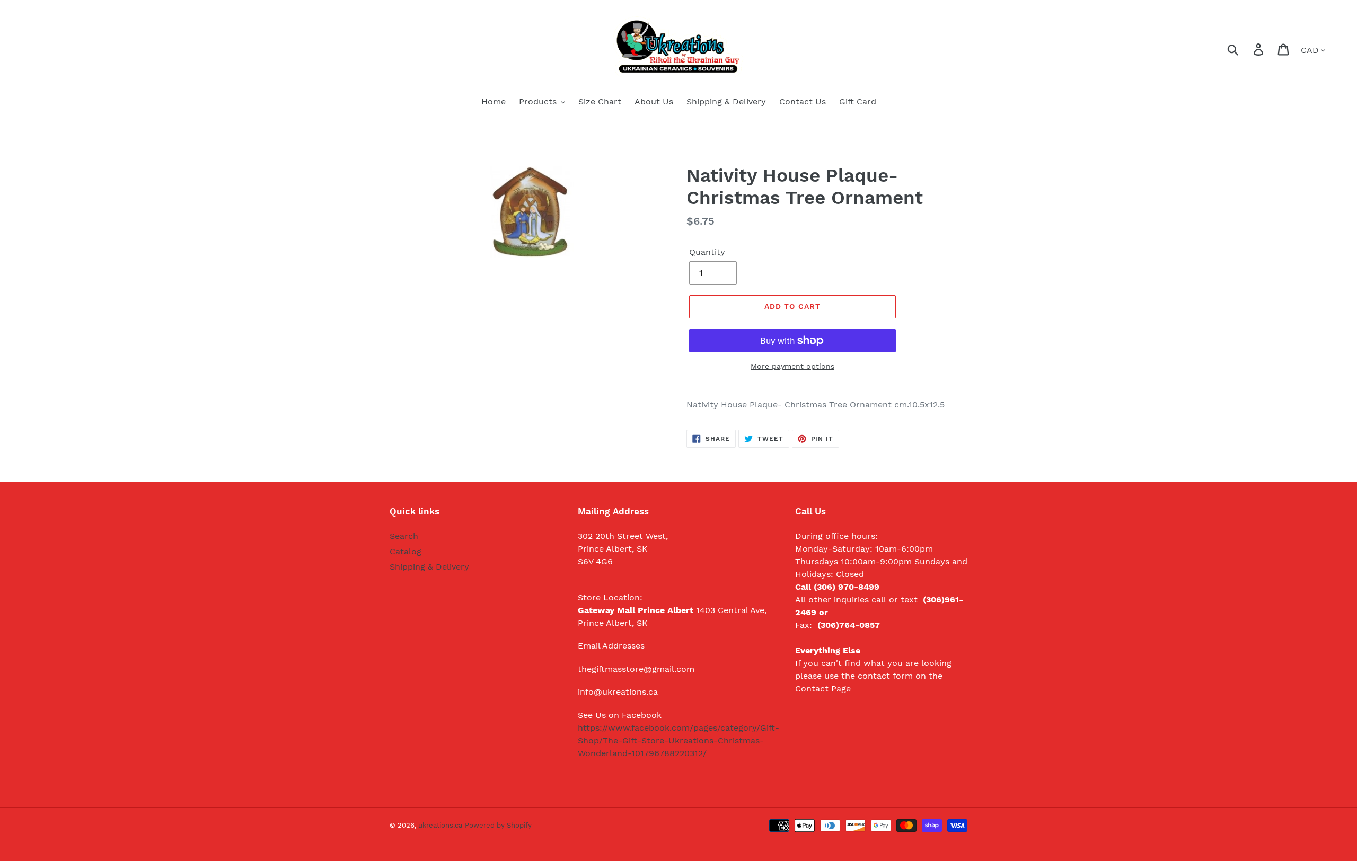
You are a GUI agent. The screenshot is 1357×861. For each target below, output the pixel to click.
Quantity (707, 252)
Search (404, 536)
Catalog (405, 551)
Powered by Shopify (498, 825)
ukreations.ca (440, 825)
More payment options (792, 366)
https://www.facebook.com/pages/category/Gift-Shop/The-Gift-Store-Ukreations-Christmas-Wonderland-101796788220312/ (678, 740)
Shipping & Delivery (429, 567)
